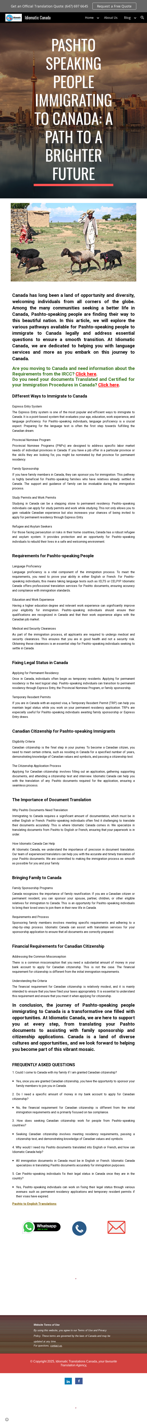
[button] (142, 17)
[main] (73, 111)
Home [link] (89, 18)
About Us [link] (111, 18)
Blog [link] (127, 18)
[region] (73, 6)
